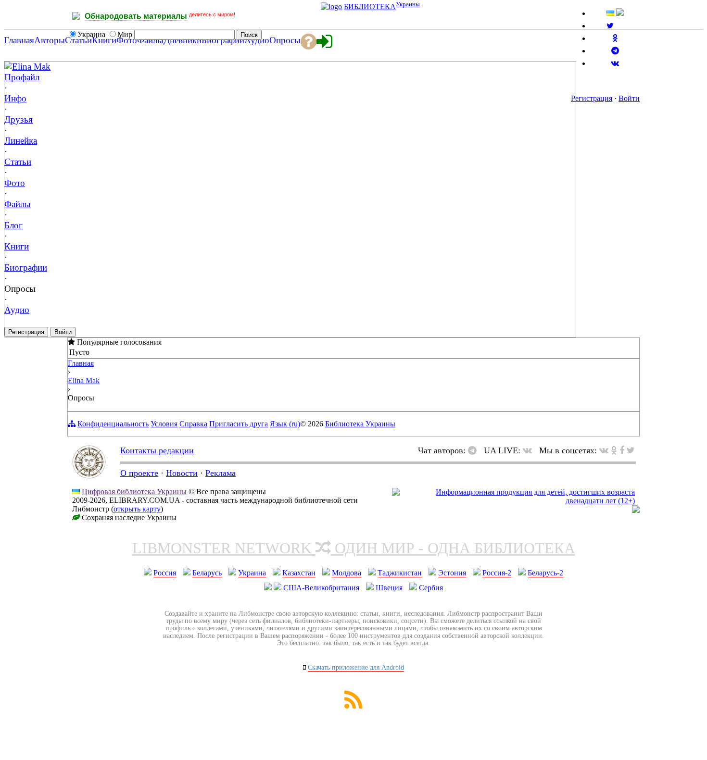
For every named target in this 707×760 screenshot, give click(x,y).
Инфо (15, 98)
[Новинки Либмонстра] (614, 450)
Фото (14, 183)
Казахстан (299, 573)
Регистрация (591, 98)
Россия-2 (496, 573)
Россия (164, 573)
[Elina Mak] (8, 66)
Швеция (389, 588)
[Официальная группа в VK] (615, 63)
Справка (193, 424)
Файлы (17, 204)
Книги (16, 246)
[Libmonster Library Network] (636, 510)
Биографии (25, 267)
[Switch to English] (620, 13)
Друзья (18, 119)
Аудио (16, 310)
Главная (81, 363)
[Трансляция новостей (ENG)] (610, 26)
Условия (164, 424)
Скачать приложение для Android (356, 667)
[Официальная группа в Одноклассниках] (615, 38)
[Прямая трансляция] (530, 450)
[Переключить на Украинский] (610, 13)
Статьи (17, 162)
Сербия (431, 588)
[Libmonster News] (631, 450)
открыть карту (137, 509)
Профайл (21, 77)
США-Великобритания (321, 588)
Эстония (452, 573)
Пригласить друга (238, 424)
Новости (182, 473)
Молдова (346, 573)
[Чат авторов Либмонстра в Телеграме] (615, 51)
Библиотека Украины (360, 424)
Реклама (220, 473)
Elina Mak (31, 67)
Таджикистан (400, 573)
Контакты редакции (157, 450)
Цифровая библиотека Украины (134, 491)
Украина (252, 573)
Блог (13, 225)
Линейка (20, 141)
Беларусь (207, 573)
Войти (629, 98)
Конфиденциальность (113, 424)
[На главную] (89, 476)
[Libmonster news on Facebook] (621, 450)
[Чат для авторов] (474, 450)
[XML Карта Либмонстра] (353, 706)
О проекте (139, 473)
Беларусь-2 (545, 573)
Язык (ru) (285, 424)
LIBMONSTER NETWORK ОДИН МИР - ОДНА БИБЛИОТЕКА (353, 548)
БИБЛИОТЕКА (370, 6)
